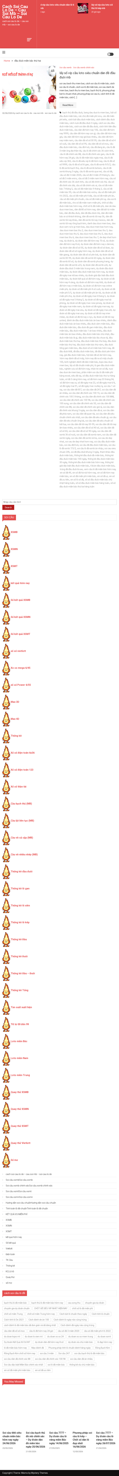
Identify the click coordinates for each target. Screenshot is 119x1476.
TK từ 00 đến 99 (20, 1024)
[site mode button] (110, 54)
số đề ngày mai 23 (86, 382)
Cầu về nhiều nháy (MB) (24, 854)
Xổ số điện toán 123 (22, 769)
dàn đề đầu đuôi (72, 213)
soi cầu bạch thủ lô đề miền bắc (89, 1353)
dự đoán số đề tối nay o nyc (79, 317)
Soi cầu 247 (64, 1353)
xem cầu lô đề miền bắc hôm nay (100, 469)
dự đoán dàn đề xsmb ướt (95, 265)
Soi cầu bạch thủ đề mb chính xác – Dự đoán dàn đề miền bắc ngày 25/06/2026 (35, 1439)
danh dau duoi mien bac (99, 223)
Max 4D (15, 718)
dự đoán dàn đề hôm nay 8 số (49, 1342)
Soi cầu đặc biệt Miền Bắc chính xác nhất (23, 1364)
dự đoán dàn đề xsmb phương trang (92, 261)
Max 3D (15, 701)
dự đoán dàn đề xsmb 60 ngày (86, 258)
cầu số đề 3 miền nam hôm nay (93, 178)
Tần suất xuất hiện (21, 1007)
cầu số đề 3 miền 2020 (70, 175)
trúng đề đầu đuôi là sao (71, 469)
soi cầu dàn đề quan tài (84, 414)
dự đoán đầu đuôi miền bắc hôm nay (87, 272)
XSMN (14, 549)
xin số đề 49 (65, 472)
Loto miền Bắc (19, 1041)
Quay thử (10, 1277)
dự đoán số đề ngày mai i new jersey (84, 303)
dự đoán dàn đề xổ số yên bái (84, 254)
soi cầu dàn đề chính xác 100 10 (84, 393)
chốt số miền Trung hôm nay (41, 1314)
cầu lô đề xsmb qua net (90, 171)
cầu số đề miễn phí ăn (103, 196)
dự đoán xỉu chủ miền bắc (80, 1342)
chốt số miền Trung (13, 1314)
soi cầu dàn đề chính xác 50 (83, 403)
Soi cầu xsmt (18, 1191)
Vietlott (9, 1248)
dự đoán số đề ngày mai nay (96, 306)
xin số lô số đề (77, 479)
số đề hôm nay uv (68, 382)
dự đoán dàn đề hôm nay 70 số (90, 241)
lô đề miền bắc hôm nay (15, 1348)
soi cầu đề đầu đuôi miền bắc (93, 445)
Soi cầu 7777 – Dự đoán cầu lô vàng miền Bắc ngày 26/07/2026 (105, 1438)
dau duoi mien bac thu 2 (71, 230)
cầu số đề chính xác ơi (86, 185)
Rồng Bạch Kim (102, 1348)
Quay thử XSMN (20, 1109)
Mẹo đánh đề (37, 1348)
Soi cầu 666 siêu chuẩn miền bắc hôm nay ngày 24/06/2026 (11, 1438)
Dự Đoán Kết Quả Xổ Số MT (17, 1342)
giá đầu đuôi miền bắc (74, 355)
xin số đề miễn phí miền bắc (83, 476)
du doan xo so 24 (55, 1336)
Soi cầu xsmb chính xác (83, 67)
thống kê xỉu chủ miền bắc (82, 1364)
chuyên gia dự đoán (94, 1303)
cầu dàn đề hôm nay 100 (86, 130)
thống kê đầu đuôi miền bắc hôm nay (86, 462)
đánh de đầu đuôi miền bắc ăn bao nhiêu (86, 320)
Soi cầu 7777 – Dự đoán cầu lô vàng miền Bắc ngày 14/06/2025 (58, 1438)
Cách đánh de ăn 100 (39, 1319)
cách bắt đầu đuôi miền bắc (81, 119)
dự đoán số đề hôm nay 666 (89, 282)
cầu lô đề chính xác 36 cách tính (98, 151)
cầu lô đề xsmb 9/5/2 (100, 164)
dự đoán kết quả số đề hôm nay (85, 279)
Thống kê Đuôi (19, 956)
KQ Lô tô (10, 1271)
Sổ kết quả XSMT (20, 634)
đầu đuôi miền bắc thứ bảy (93, 341)
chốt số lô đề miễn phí (93, 206)
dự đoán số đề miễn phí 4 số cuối (84, 289)
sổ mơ (9, 1283)
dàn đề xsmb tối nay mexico (91, 220)
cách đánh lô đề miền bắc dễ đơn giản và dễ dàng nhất (30, 1325)
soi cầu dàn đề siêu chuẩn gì (94, 417)
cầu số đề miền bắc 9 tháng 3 (88, 189)
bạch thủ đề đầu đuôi (72, 112)
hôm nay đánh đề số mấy (72, 358)
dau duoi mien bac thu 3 (96, 230)
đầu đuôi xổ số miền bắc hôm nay (95, 348)
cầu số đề (107, 171)
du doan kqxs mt (12, 1336)
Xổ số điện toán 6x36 (23, 752)
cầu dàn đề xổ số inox (98, 144)
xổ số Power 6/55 (21, 684)
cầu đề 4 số (83, 147)
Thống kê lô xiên (20, 905)
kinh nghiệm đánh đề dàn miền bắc (81, 362)
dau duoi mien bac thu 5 (91, 234)
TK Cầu (9, 1260)
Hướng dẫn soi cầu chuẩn (31, 1203)
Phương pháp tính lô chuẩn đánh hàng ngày (69, 1348)
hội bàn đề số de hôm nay (98, 355)
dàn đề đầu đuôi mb (90, 213)
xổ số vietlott (18, 651)
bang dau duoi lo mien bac (96, 112)
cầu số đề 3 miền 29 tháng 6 (96, 175)
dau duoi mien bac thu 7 (86, 237)
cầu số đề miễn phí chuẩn (72, 199)
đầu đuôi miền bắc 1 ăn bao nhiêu (86, 330)
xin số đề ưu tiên (43, 1370)
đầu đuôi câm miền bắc (98, 324)
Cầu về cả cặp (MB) (22, 837)
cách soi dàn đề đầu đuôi (86, 126)
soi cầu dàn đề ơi (94, 410)
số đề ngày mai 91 (68, 386)
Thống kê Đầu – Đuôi (23, 973)
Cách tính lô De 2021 (14, 1319)
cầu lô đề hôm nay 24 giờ (41, 1331)
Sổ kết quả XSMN (20, 617)
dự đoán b (69, 241)
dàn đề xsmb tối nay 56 (93, 216)
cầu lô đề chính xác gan (93, 154)
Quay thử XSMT (20, 1126)
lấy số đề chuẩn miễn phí (81, 365)
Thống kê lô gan (20, 888)
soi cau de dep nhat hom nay (79, 441)
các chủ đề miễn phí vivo (90, 116)
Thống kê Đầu (19, 939)
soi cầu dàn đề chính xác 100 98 (75, 400)
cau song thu (74, 1303)
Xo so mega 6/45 (20, 667)
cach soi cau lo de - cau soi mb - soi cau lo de (36, 113)
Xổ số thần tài (18, 786)
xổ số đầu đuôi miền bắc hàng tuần (92, 483)
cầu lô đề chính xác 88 (70, 154)
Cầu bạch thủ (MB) (21, 803)
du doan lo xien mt (34, 1336)
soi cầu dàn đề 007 (73, 389)
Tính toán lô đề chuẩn (27, 1208)
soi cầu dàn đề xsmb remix (84, 438)
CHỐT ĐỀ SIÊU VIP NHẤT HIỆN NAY (50, 1308)
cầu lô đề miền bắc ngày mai (89, 157)
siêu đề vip (76, 375)
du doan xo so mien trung (80, 1336)
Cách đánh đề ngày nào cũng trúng (77, 1325)
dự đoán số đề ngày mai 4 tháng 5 (89, 296)
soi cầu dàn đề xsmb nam (89, 434)
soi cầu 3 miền (47, 1353)
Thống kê (16, 735)
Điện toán (10, 1254)
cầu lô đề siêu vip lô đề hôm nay (87, 161)
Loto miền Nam (19, 1058)
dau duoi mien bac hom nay (99, 227)
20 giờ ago (92, 12)
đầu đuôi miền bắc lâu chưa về (93, 337)
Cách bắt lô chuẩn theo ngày (73, 1314)
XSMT (14, 566)
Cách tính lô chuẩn (101, 1314)
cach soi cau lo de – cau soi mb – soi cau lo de (15, 11)
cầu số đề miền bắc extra (85, 192)
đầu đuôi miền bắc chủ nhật (96, 334)
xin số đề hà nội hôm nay (84, 472)
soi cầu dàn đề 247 (92, 389)
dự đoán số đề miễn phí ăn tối (87, 292)
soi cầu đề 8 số (71, 445)
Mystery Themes (39, 1473)
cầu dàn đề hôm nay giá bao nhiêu (80, 137)
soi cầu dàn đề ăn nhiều (81, 1359)
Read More (68, 105)
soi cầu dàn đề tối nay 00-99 (80, 424)
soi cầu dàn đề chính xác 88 (17, 1359)
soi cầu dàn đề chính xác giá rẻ (87, 407)
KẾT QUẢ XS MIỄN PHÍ (16, 1214)
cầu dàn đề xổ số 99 (77, 144)
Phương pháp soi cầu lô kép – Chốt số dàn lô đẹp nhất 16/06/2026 (82, 1439)
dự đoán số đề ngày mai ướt (98, 310)
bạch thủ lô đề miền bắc (15, 1303)
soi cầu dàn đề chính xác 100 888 (98, 396)
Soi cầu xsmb (66, 67)
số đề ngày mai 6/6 (106, 382)
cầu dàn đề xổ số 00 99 (86, 140)
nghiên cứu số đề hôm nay (77, 369)
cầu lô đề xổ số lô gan (78, 164)
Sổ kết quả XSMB (20, 600)
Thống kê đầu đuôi (21, 871)
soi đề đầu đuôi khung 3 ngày (85, 452)
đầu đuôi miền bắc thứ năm (90, 344)
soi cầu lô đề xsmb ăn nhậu (90, 448)
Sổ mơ (14, 1160)
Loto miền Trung (20, 1075)
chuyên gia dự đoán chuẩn (17, 1308)
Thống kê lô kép (20, 922)
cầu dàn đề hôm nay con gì (82, 133)
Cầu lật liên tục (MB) (22, 820)
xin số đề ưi (102, 476)
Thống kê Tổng (19, 990)
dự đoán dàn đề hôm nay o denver (97, 244)
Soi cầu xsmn (19, 1197)
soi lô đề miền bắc (56, 1364)
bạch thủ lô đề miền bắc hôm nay (47, 1303)
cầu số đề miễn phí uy (95, 199)
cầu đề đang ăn (97, 147)
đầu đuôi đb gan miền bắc (90, 327)
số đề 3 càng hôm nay (75, 379)
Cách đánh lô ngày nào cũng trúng (70, 1319)
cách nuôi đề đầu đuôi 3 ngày (83, 123)
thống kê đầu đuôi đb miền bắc (89, 455)
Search (8, 507)
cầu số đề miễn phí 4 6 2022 (97, 1331)
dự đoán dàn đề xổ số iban (97, 247)
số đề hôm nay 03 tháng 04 (100, 379)
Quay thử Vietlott (20, 1143)
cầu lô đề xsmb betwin (91, 168)
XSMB (14, 532)
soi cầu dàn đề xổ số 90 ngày (82, 431)
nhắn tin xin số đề (99, 369)
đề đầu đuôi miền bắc (83, 351)
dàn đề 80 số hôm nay (84, 209)
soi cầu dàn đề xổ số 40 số (86, 427)
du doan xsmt (104, 1336)
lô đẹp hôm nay (104, 1342)
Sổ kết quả (11, 1243)
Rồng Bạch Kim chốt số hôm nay (19, 1353)
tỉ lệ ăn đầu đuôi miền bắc (102, 465)
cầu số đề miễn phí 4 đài (80, 196)
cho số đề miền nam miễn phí (86, 202)
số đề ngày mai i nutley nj (91, 386)
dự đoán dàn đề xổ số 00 (71, 247)
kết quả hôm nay (20, 583)
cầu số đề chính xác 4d (96, 182)
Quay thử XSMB (20, 1092)
